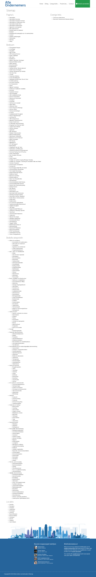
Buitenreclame (16, 479)
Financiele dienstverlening (15, 332)
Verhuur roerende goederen (19, 496)
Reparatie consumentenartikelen (20, 451)
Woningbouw (15, 310)
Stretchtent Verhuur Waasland (16, 196)
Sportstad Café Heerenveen (16, 193)
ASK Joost (11, 57)
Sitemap (11, 40)
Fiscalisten (15, 337)
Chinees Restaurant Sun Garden (17, 71)
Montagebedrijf (16, 296)
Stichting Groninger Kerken (16, 194)
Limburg (11, 512)
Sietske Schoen (13, 187)
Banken (14, 335)
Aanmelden (12, 17)
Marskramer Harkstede (15, 136)
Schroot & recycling (17, 402)
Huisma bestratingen (14, 111)
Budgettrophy (12, 66)
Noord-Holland (13, 515)
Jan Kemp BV (12, 117)
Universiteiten (15, 417)
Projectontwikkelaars (17, 297)
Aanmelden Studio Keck (15, 24)
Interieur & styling (16, 438)
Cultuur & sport (13, 311)
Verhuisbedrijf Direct (14, 220)
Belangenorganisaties (17, 430)
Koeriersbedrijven (16, 465)
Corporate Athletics (14, 76)
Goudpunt (11, 100)
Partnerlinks (12, 38)
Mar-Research (13, 131)
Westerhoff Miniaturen (15, 228)
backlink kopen (76, 554)
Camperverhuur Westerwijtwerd (17, 68)
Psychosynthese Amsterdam (16, 169)
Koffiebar (14, 375)
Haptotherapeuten (17, 353)
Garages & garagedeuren (18, 285)
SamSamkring (12, 180)
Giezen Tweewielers (14, 96)
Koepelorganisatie (17, 330)
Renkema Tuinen (13, 174)
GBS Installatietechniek (15, 95)
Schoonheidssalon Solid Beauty (17, 182)
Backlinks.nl (12, 58)
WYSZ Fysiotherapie (14, 231)
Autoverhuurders (16, 476)
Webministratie (13, 226)
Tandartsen (15, 357)
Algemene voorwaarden (15, 27)
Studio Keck (12, 199)
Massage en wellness (17, 444)
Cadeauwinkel (15, 261)
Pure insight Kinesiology (15, 171)
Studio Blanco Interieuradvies (16, 198)
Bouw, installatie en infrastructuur (17, 278)
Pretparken (15, 326)
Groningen (12, 511)
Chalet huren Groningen (15, 70)
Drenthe (11, 504)
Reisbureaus (15, 490)
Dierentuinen (15, 315)
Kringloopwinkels (16, 267)
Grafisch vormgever (17, 387)
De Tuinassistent (13, 84)
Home (41, 4)
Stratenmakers (16, 302)
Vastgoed (14, 425)
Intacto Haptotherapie (15, 115)
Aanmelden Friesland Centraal (17, 21)
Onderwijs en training (14, 405)
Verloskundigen (16, 360)
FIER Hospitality (13, 93)
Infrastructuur (15, 289)
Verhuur (14, 381)
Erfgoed (14, 316)
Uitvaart (14, 460)
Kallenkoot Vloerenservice (15, 120)
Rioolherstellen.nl (13, 177)
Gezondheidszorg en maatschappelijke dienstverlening (23, 346)
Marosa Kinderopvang (14, 134)
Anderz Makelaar (13, 55)
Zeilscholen (15, 421)
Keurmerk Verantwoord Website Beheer (63, 19)
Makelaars (14, 424)
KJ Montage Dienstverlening (16, 123)
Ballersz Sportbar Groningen (16, 60)
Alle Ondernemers (14, 28)
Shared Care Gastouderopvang (17, 185)
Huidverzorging (16, 436)
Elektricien (15, 283)
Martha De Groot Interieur (16, 138)
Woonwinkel (15, 277)
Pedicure (14, 447)
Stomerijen (15, 457)
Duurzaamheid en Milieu (18, 281)
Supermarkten (16, 270)
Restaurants (15, 376)
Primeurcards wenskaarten (16, 164)
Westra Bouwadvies (14, 229)
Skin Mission (12, 188)
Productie (14, 400)
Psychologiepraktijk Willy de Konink (18, 168)
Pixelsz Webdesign (14, 153)
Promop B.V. (12, 166)
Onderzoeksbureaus (17, 248)
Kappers (14, 440)
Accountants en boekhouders (19, 242)
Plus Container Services (15, 155)
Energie (11, 329)
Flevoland (11, 506)
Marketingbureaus (17, 487)
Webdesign (15, 394)
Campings (14, 370)
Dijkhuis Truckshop (14, 87)
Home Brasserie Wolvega (15, 107)
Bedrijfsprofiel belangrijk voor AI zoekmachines (21, 33)
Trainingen (15, 416)
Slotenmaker (15, 455)
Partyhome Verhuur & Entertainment (18, 150)
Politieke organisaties (17, 449)
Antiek (13, 253)
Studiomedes (12, 201)
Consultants (15, 245)
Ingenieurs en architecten (18, 247)
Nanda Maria (12, 145)
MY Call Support (13, 144)
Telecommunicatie (17, 390)
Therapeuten (15, 359)
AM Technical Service (14, 54)
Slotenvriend (12, 190)
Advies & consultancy (14, 240)
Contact (71, 4)
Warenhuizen (15, 273)
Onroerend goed (13, 422)
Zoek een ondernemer (59, 17)
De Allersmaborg (13, 81)
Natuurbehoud (16, 324)
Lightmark (11, 130)
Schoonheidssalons (17, 454)
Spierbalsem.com (13, 191)
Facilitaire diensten (17, 484)
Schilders (14, 300)
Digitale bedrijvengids (14, 36)
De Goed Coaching (14, 82)
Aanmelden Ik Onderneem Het (17, 22)
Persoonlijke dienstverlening (16, 428)
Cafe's (13, 368)
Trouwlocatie (15, 379)
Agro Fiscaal (12, 52)
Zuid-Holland (12, 522)
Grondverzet (15, 288)
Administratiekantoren (17, 334)
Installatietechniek (16, 291)
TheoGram (12, 212)
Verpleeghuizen (16, 362)
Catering (14, 372)
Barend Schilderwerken (15, 62)
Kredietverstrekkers (17, 340)
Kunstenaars (15, 319)
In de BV (11, 112)
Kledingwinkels (16, 266)
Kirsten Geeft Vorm (14, 122)
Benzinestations (16, 258)
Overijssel (11, 517)
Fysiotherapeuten (16, 351)
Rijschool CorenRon (14, 175)
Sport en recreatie (17, 327)
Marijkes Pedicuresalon (15, 133)
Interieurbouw (16, 292)
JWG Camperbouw (14, 119)
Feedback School (13, 92)
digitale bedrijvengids (69, 548)
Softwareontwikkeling (17, 493)
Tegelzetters (15, 305)
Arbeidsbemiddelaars (17, 474)
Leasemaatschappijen (17, 485)
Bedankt (11, 32)
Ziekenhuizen (15, 364)
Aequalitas (11, 51)
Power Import (12, 158)
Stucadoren (15, 304)
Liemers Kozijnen (13, 128)
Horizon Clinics (13, 109)
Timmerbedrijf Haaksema (15, 213)
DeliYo (11, 85)
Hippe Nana (12, 104)
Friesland (11, 507)
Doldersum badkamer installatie (17, 89)
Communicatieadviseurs (18, 384)
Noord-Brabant (13, 514)
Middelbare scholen (17, 413)
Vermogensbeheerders (18, 343)
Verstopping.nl (13, 221)
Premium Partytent (14, 163)
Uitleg (46, 4)
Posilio (11, 157)
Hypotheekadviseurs (17, 338)
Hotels (14, 373)
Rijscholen (14, 414)
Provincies (63, 4)
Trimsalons (15, 458)
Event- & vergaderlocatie (18, 482)
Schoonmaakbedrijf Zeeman (16, 183)
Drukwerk (14, 397)
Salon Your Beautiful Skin (15, 179)
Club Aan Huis (12, 73)
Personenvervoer (16, 468)
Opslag (14, 466)
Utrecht (11, 519)
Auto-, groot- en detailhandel (16, 251)
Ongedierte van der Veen (15, 147)
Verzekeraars (15, 345)
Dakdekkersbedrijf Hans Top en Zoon (18, 79)
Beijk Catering (12, 63)
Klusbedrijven (15, 294)
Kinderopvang (15, 441)
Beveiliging (15, 477)
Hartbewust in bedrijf (14, 103)
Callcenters (15, 481)
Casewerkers (15, 348)
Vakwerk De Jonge (14, 217)
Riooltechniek (15, 299)
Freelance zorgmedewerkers (19, 349)
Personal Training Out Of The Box (17, 152)
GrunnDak (11, 101)
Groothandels (15, 264)
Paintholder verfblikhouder (16, 149)
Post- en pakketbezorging (19, 470)
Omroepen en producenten (19, 389)
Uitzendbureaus (16, 495)
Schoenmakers (16, 452)
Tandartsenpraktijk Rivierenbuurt (17, 204)
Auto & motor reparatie (18, 255)
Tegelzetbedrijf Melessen (15, 209)
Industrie (11, 395)
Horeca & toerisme (14, 365)
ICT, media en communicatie (16, 383)
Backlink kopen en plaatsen (16, 30)
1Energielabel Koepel (14, 47)
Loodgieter (15, 443)
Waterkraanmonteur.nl (15, 224)
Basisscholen (15, 406)
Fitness (14, 318)
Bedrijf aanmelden (83, 4)
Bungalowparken (16, 367)
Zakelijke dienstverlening (15, 473)
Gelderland (12, 509)
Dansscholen (15, 409)
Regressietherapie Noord (15, 172)
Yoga (13, 419)
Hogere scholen (16, 411)
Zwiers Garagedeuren (15, 234)
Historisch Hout (13, 106)
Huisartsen (15, 354)
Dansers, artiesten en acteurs (19, 313)
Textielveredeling (16, 403)
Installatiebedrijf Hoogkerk (16, 114)
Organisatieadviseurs (17, 250)
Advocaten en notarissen (18, 243)
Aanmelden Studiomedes (15, 25)
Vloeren (14, 272)
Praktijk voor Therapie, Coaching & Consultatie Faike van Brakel (25, 161)
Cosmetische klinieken (17, 432)
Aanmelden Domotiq (14, 19)
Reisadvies (15, 489)
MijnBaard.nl (12, 142)
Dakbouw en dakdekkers (18, 280)
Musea (14, 323)
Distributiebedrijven (17, 463)
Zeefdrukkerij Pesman (14, 232)
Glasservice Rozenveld (15, 98)
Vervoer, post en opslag (15, 462)
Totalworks (12, 215)
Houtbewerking (16, 398)
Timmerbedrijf (16, 307)
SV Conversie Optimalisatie (16, 202)
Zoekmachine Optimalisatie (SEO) (20, 498)
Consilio (11, 74)
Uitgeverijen (15, 392)
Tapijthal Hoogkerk (14, 206)
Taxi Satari (11, 207)
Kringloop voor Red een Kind (16, 125)
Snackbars (15, 378)
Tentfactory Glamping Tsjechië (17, 210)
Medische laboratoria (17, 356)
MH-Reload (12, 141)
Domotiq (11, 90)
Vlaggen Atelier (13, 223)
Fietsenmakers (16, 433)
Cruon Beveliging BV (14, 77)
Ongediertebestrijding (18, 446)
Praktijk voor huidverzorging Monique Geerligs (21, 160)
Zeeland (11, 520)
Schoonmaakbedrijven (18, 492)
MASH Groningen (13, 139)
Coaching (14, 408)
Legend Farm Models (14, 126)
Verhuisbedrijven (16, 471)
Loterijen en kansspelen (18, 321)
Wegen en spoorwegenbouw (19, 308)
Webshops (15, 275)
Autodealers (15, 256)
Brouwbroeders (13, 65)
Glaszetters (15, 286)
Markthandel (15, 269)
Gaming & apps (16, 386)
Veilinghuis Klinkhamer (14, 218)
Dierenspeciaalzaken (17, 262)
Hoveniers (15, 435)
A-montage (12, 49)
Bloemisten (15, 259)
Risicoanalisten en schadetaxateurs (21, 341)
